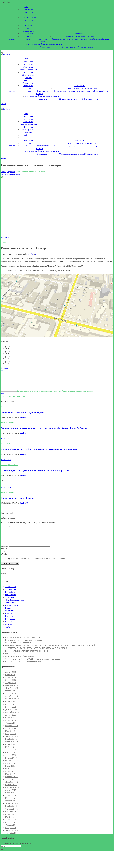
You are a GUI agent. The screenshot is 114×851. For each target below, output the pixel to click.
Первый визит (28, 31)
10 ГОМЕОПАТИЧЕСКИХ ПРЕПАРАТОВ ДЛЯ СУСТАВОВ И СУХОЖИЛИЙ (36, 648)
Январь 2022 (10, 707)
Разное (29, 39)
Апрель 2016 (10, 795)
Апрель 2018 (10, 750)
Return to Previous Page (10, 174)
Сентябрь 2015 (12, 811)
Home (3, 172)
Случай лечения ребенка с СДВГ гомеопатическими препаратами (33, 659)
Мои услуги (42, 39)
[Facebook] (7, 353)
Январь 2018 (10, 755)
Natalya (31, 254)
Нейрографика (29, 23)
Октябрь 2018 (11, 742)
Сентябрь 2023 (12, 699)
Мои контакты (89, 47)
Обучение (29, 28)
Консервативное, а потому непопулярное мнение (26, 651)
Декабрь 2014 (11, 830)
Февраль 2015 (11, 825)
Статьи (29, 36)
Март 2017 (10, 774)
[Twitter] (7, 348)
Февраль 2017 (11, 777)
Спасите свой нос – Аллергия (18, 643)
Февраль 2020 (11, 723)
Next (3, 394)
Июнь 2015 (10, 814)
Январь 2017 (10, 779)
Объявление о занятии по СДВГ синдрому (22, 412)
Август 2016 (10, 790)
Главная (12, 39)
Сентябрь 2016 (12, 787)
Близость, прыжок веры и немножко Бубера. (24, 661)
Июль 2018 (10, 744)
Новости (28, 25)
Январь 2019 (10, 734)
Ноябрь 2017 (11, 758)
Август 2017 (10, 763)
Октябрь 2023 (11, 696)
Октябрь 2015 (11, 809)
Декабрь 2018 (11, 736)
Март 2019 (10, 731)
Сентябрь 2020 (12, 712)
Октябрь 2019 (11, 726)
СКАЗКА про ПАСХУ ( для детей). (19, 656)
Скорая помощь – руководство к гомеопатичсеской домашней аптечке (81, 39)
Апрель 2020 (10, 720)
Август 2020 (10, 715)
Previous (4, 368)
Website (4, 554)
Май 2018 (9, 747)
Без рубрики (10, 592)
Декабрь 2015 (11, 803)
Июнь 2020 (10, 717)
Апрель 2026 (10, 677)
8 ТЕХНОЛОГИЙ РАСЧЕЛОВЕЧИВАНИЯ (45, 44)
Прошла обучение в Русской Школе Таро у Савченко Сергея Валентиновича (40, 449)
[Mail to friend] (7, 363)
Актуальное (29, 9)
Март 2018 (10, 752)
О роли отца (45, 47)
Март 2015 (10, 822)
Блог (26, 7)
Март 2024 (10, 691)
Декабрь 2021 (11, 709)
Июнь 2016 (10, 793)
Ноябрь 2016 (11, 785)
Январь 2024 (10, 693)
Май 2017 (9, 768)
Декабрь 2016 (11, 782)
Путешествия (11, 619)
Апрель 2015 (10, 819)
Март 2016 (10, 798)
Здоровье (9, 597)
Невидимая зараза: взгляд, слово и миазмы (24, 640)
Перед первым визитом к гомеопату (80, 36)
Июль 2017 (10, 766)
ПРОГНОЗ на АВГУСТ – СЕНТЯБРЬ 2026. (22, 637)
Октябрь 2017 (11, 760)
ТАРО (8, 443)
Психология (29, 34)
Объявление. (10, 653)
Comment (4, 546)
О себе (80, 47)
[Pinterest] (7, 358)
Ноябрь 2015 (11, 806)
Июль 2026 (10, 675)
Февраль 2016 (11, 801)
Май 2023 (9, 704)
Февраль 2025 (11, 685)
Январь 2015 (10, 828)
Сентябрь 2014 (12, 833)
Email (4, 551)
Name (4, 549)
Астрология (29, 12)
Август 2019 (10, 728)
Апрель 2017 (10, 771)
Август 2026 (10, 672)
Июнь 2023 (10, 701)
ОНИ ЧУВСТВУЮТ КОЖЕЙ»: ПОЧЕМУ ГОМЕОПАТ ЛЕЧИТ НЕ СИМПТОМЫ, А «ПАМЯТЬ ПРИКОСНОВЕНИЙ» (50, 645)
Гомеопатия (29, 15)
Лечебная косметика (28, 17)
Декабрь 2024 (11, 688)
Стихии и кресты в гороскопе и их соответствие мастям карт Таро (35, 470)
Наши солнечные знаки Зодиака (17, 498)
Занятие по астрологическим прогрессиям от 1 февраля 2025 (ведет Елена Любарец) (44, 428)
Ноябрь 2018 (11, 739)
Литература (29, 20)
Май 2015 (9, 817)
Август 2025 (10, 683)
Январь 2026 (10, 680)
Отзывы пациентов (69, 47)
